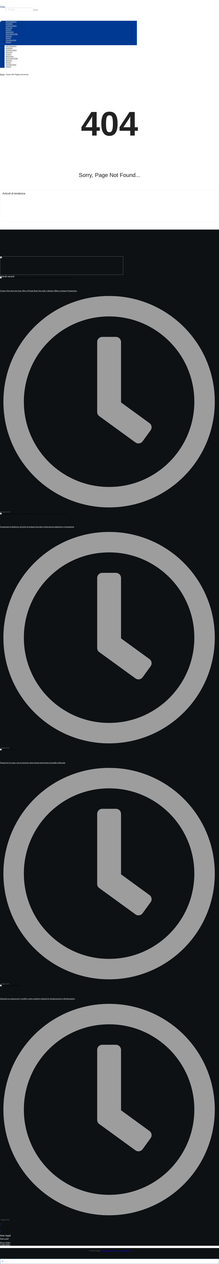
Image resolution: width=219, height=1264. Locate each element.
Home (2, 74)
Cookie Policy (5, 1245)
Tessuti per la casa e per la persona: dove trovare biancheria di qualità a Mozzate (32, 763)
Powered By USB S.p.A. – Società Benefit (116, 1251)
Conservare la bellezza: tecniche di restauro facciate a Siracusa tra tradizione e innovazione (37, 527)
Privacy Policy (5, 1243)
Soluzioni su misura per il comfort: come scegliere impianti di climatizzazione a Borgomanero (37, 999)
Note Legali (4, 1239)
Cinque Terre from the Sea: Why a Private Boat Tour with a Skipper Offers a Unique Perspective (57, 197)
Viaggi (8, 67)
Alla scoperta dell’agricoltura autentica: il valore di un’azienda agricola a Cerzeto (48, 208)
